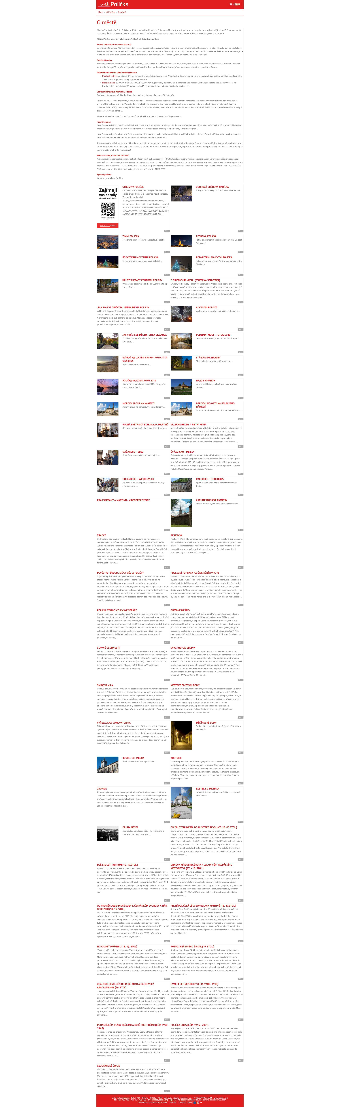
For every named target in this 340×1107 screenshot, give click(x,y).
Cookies (182, 1103)
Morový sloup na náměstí (138, 403)
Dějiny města (130, 827)
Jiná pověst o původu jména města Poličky (123, 307)
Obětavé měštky (180, 610)
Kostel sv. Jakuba (133, 758)
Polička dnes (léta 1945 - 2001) (190, 1025)
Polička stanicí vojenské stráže (117, 610)
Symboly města (104, 174)
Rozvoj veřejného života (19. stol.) (192, 946)
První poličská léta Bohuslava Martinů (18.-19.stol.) (203, 905)
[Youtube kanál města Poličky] (201, 1102)
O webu (164, 1103)
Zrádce (101, 535)
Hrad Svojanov (104, 122)
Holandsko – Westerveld (138, 479)
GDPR (190, 1103)
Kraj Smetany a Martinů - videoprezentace (123, 500)
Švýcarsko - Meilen (182, 452)
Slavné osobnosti (108, 648)
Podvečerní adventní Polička (140, 257)
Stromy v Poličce (133, 187)
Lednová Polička (206, 236)
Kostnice (176, 758)
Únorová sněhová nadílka (212, 187)
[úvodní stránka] (113, 4)
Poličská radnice (110, 76)
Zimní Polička (130, 236)
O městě (122, 12)
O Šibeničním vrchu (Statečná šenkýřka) (195, 280)
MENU (236, 4)
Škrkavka (176, 535)
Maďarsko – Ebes (132, 452)
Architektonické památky (211, 500)
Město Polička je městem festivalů (113, 155)
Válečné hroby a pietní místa (188, 424)
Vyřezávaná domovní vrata (114, 722)
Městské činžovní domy (185, 685)
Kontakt (173, 1103)
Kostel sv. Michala (207, 788)
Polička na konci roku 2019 (139, 380)
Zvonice (102, 788)
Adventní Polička (206, 307)
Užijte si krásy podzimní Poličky (142, 280)
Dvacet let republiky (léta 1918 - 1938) (194, 984)
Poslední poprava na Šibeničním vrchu (195, 573)
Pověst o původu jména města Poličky (120, 573)
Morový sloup (108, 83)
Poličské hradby (104, 60)
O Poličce (110, 12)
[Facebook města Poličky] (194, 1102)
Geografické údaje (108, 1065)
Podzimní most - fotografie (213, 335)
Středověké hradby (208, 357)
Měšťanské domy (206, 722)
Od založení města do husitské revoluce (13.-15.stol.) (204, 827)
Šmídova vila (105, 685)
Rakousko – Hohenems (210, 479)
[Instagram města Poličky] (198, 1102)
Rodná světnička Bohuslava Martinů (114, 44)
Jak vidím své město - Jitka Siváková (144, 335)
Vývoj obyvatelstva (183, 648)
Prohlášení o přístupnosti (149, 1103)
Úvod (100, 12)
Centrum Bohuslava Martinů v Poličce (114, 92)
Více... (167, 231)
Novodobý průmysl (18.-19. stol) (117, 946)
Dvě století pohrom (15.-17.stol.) (117, 865)
